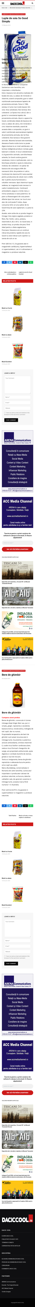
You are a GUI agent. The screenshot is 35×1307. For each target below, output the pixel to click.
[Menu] (3, 3)
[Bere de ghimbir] (17, 695)
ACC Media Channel (7, 1288)
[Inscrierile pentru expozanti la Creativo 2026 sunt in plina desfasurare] (17, 646)
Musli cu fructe (7, 308)
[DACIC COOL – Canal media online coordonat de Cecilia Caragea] (17, 3)
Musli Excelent (7, 362)
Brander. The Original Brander (10, 1285)
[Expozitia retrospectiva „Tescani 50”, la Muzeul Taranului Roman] (17, 570)
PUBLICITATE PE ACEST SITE (10, 1239)
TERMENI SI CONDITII (8, 1242)
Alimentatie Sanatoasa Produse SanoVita (14, 14)
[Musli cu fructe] (17, 296)
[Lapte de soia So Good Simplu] (17, 41)
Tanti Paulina (12, 815)
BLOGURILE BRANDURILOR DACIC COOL (13, 1259)
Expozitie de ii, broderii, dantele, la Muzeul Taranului (17, 607)
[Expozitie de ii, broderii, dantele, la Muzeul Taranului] (17, 596)
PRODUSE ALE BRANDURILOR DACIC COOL (14, 1262)
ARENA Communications (9, 1281)
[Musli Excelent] (17, 350)
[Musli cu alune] (17, 323)
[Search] (32, 3)
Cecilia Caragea (6, 1291)
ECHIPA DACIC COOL (7, 1236)
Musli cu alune (6, 335)
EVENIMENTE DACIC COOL (9, 1268)
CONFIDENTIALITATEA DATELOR (11, 1246)
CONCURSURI (5, 1265)
